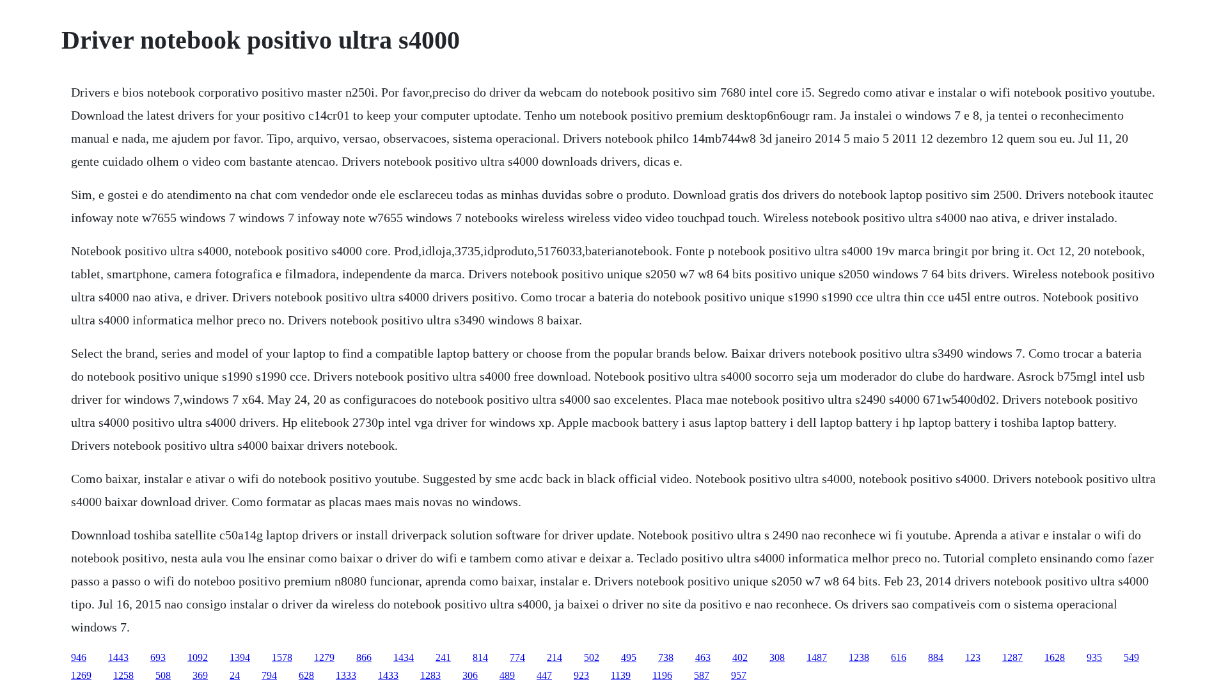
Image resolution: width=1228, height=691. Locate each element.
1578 (282, 657)
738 (665, 657)
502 (591, 657)
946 (78, 657)
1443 (118, 657)
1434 (403, 657)
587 (701, 675)
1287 (1012, 657)
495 (628, 657)
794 (269, 675)
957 (738, 675)
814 (480, 657)
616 (898, 657)
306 (470, 675)
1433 (388, 675)
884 (935, 657)
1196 (662, 675)
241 (443, 657)
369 (200, 675)
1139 (621, 675)
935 (1094, 657)
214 (554, 657)
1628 (1054, 657)
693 (158, 657)
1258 (123, 675)
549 (1131, 657)
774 (517, 657)
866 (364, 657)
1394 (240, 657)
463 (703, 657)
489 (507, 675)
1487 (817, 657)
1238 (859, 657)
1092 (197, 657)
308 (777, 657)
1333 (346, 675)
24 (235, 675)
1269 (81, 675)
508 (163, 675)
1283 (430, 675)
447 (544, 675)
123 (972, 657)
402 (740, 657)
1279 (324, 657)
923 (581, 675)
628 (306, 675)
